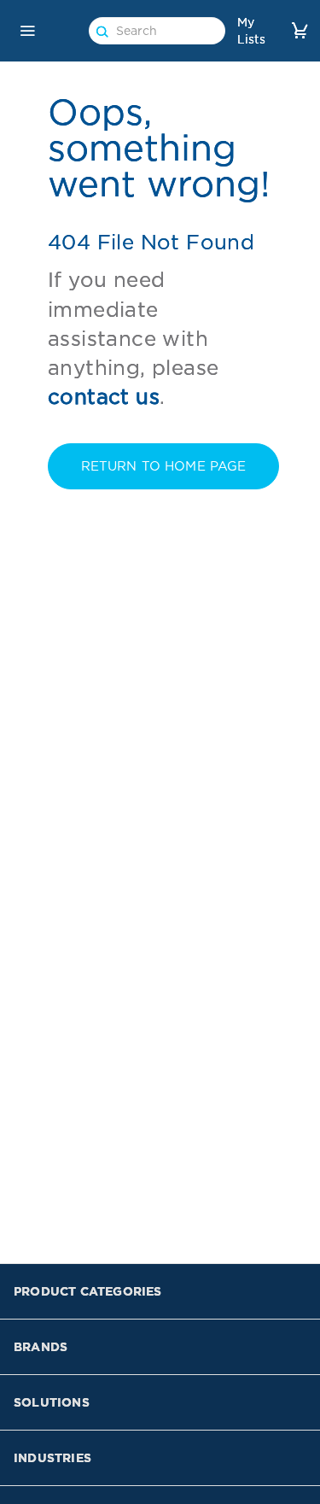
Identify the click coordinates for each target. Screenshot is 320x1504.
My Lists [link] (251, 30)
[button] (27, 31)
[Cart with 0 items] (299, 30)
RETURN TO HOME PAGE (164, 466)
